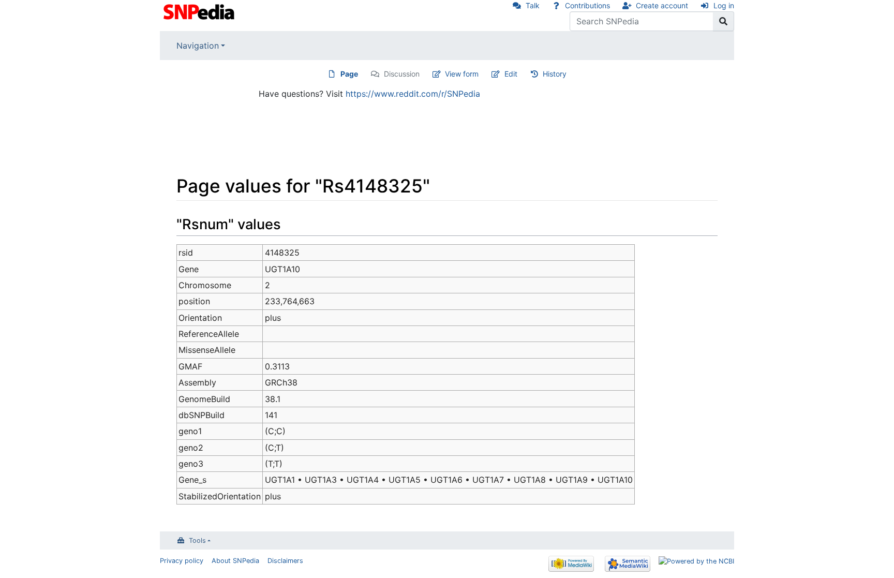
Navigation (197, 45)
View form (462, 73)
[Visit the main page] (200, 11)
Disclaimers (285, 561)
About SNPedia (235, 561)
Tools (197, 540)
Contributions (587, 5)
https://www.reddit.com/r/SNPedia (413, 93)
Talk (533, 5)
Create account (662, 5)
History (555, 73)
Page (349, 73)
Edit (510, 73)
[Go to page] (723, 21)
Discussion (402, 73)
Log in (723, 5)
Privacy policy (181, 561)
